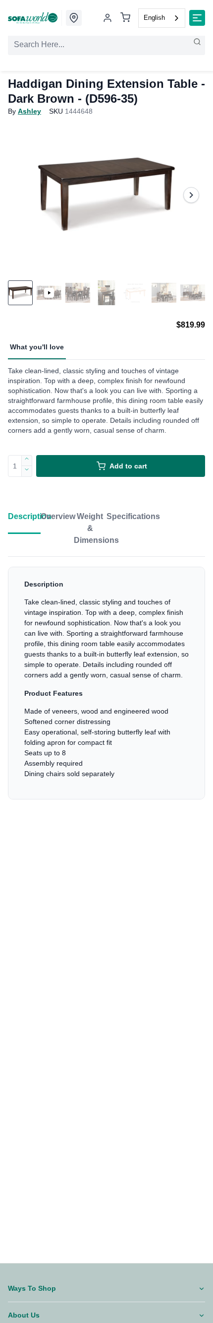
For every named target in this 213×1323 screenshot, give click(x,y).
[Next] (191, 195)
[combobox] (161, 18)
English (154, 17)
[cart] (125, 18)
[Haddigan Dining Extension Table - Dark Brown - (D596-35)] (106, 195)
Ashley (29, 111)
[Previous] (22, 195)
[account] (107, 18)
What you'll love (37, 347)
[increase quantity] (27, 460)
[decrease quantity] (27, 471)
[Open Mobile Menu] (197, 18)
